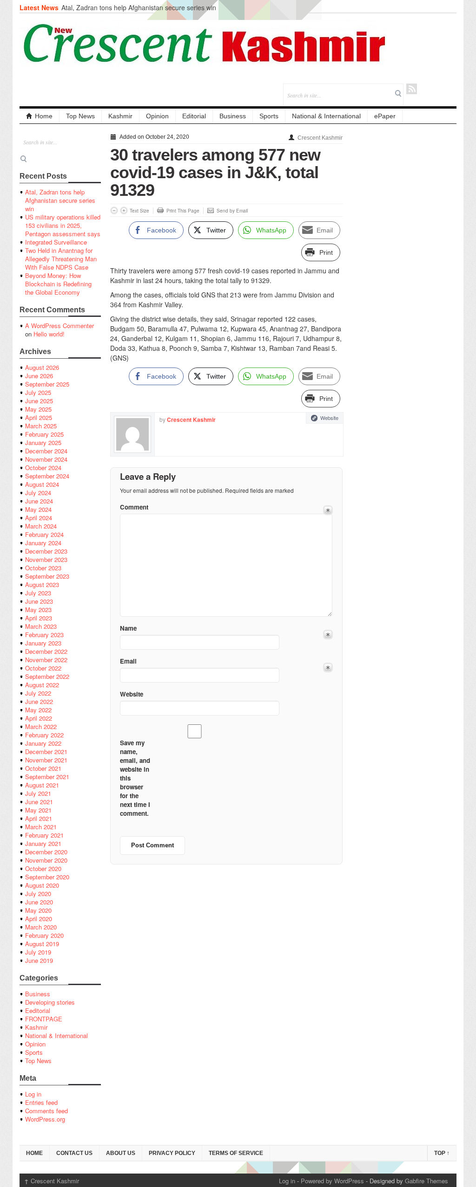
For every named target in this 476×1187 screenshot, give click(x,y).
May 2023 (38, 609)
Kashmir (120, 116)
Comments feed (46, 1110)
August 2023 (42, 584)
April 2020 (38, 918)
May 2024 (38, 509)
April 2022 (38, 718)
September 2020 (47, 876)
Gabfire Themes (426, 1180)
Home (44, 116)
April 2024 (38, 517)
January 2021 (43, 843)
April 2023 (38, 617)
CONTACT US (74, 1153)
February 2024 (44, 534)
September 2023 (47, 576)
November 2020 (46, 860)
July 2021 (38, 793)
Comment (134, 507)
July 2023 (38, 592)
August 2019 (42, 943)
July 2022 (38, 693)
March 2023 (41, 626)
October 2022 (43, 668)
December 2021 (46, 751)
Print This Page (182, 210)
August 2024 (42, 484)
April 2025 (38, 417)
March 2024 (41, 526)
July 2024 (38, 492)
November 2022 (46, 659)
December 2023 (46, 551)
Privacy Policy (172, 1153)
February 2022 (44, 734)
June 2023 (39, 601)
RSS (411, 89)
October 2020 (43, 868)
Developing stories (50, 1002)
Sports (268, 116)
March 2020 (41, 927)
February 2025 (44, 434)
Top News (80, 116)
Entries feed (41, 1102)
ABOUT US (120, 1153)
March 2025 (41, 425)
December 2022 (46, 651)
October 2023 (43, 567)
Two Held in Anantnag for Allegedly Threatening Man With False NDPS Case (61, 258)
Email (128, 661)
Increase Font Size (124, 210)
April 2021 (38, 818)
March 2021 (41, 826)
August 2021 (42, 785)
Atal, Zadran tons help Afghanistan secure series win (138, 7)
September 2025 (47, 384)
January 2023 (43, 643)
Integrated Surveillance (56, 242)
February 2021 (44, 835)
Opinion (157, 116)
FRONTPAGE (43, 1018)
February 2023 (44, 634)
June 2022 (39, 701)
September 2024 (47, 475)
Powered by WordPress (332, 1180)
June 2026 (39, 375)
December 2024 (46, 450)
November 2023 (46, 559)
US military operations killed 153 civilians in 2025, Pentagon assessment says (62, 225)
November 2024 (46, 459)
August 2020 (42, 885)
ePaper (385, 116)
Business (232, 116)
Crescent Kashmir (320, 138)
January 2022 (43, 743)
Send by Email (232, 210)
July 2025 (38, 392)
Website (329, 417)
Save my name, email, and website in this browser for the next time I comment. (135, 778)
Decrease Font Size (114, 210)
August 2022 (42, 684)
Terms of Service (236, 1153)
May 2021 (38, 810)
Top (442, 1153)
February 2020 (44, 935)
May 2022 (38, 709)
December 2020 (46, 851)
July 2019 (38, 952)
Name (128, 628)
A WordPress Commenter (59, 325)
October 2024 (43, 467)
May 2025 (38, 409)
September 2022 (47, 676)
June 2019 (39, 960)
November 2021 (46, 759)
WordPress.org (45, 1119)
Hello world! (49, 333)
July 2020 (38, 893)
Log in (33, 1094)
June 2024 (39, 501)
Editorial (194, 116)
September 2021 (47, 776)
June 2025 (39, 400)
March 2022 (41, 726)
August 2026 (42, 367)
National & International (326, 116)
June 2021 (39, 801)
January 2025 (43, 442)
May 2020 (38, 910)
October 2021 (43, 768)
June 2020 (39, 901)
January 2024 (43, 542)
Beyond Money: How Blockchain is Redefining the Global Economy (58, 284)
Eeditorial (37, 1010)
